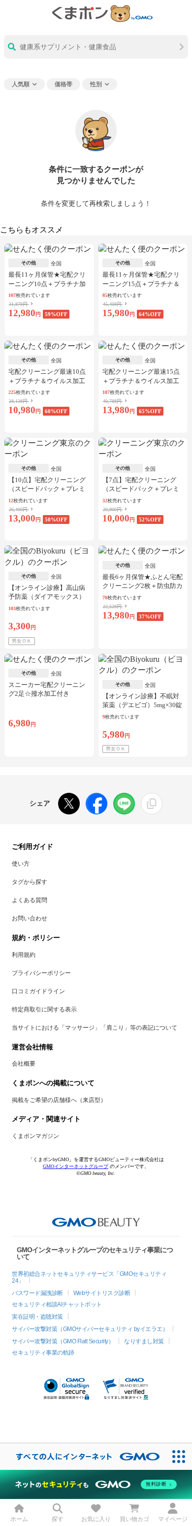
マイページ (173, 1519)
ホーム (19, 1519)
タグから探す (29, 881)
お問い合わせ (29, 918)
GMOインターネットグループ (75, 1166)
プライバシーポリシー (41, 973)
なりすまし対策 (144, 1341)
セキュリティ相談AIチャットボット (57, 1304)
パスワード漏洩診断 (37, 1293)
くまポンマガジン (35, 1136)
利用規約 (23, 954)
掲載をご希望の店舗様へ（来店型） (59, 1100)
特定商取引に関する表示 (44, 1009)
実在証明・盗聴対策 (37, 1316)
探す (58, 1519)
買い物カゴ (134, 1519)
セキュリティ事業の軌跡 (43, 1352)
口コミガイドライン (38, 991)
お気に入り (96, 1519)
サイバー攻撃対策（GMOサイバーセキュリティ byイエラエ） (90, 1329)
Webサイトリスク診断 (101, 1293)
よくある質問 (29, 900)
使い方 (21, 863)
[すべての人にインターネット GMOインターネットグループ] (83, 1456)
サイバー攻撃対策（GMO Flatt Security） (63, 1341)
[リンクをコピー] (151, 803)
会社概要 (23, 1063)
